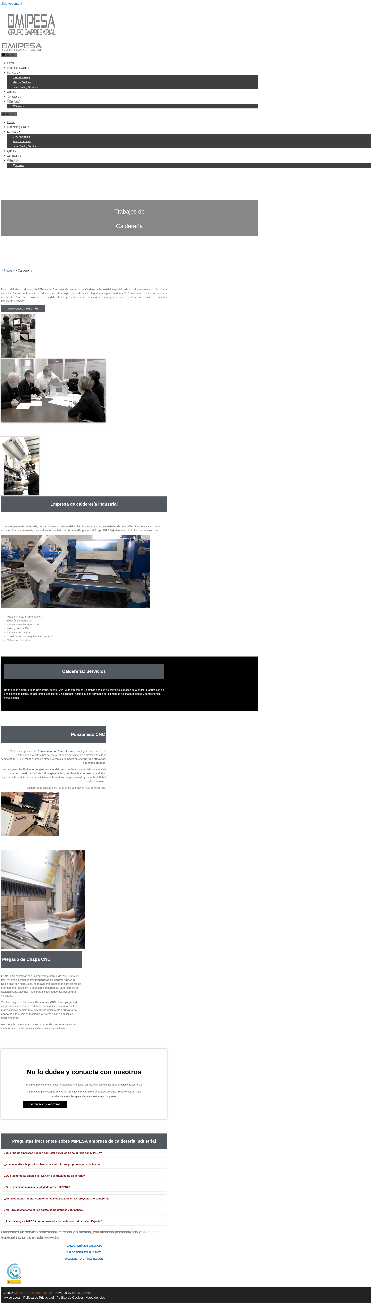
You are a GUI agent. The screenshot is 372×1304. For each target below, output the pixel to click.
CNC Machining (21, 77)
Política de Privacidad (38, 1297)
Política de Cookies (70, 1297)
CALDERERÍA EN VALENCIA (84, 1245)
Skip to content (11, 3)
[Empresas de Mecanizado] (22, 50)
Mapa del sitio (95, 1297)
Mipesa (9, 270)
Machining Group (18, 67)
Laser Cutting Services (25, 87)
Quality (11, 91)
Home (11, 63)
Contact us (14, 96)
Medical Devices (22, 82)
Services (12, 72)
